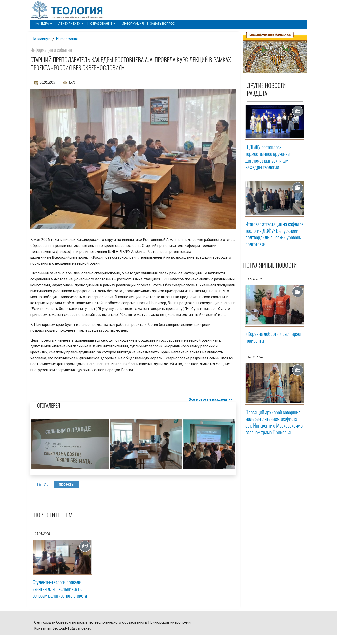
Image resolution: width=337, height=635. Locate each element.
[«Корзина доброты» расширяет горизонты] (275, 305)
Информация (133, 23)
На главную (41, 38)
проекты (66, 484)
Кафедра (42, 23)
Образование (101, 23)
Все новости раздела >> (210, 399)
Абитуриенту (69, 23)
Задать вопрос (162, 23)
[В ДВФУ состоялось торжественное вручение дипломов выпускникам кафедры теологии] (275, 121)
